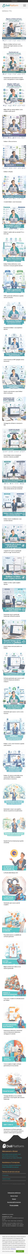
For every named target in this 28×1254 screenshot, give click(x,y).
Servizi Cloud (14, 1196)
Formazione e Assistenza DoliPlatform (11, 1165)
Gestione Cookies (6, 1178)
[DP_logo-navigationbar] (11, 5)
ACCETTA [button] (20, 1251)
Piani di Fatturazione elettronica (10, 1156)
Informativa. (13, 1249)
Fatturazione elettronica (14, 1193)
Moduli (14, 1199)
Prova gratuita (14, 1205)
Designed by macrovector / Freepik (19, 1183)
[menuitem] (14, 1)
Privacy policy (14, 1)
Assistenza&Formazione (14, 1202)
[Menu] (24, 5)
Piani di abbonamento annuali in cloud (11, 1154)
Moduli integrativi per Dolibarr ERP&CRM (12, 1158)
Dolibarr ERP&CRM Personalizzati (10, 1167)
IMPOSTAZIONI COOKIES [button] (8, 1251)
